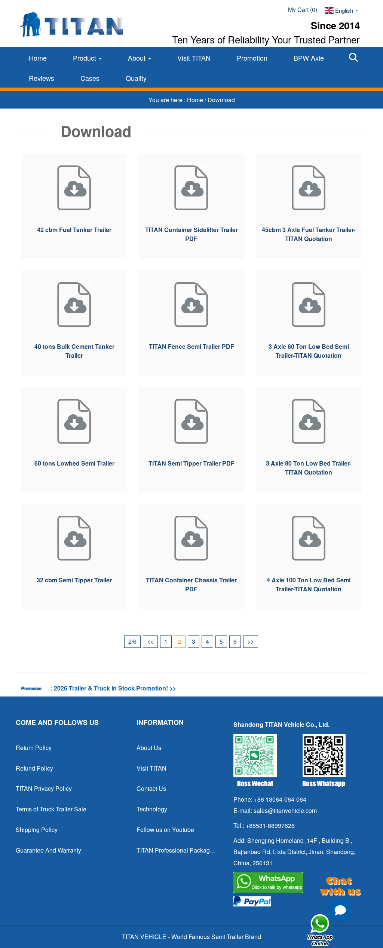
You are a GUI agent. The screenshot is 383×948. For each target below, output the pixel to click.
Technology (152, 809)
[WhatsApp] (297, 882)
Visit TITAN (194, 58)
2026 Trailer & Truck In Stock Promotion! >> (115, 688)
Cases (89, 78)
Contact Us (151, 788)
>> (250, 641)
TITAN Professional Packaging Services (176, 850)
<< (150, 641)
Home (38, 58)
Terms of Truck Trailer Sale (51, 809)
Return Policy (34, 747)
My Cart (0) (302, 9)
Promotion (252, 58)
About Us (149, 747)
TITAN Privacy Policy (44, 788)
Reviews (41, 78)
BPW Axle (309, 58)
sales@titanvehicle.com (285, 810)
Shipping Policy (37, 829)
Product (85, 58)
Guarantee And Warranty (48, 850)
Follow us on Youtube (165, 829)
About (137, 58)
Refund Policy (34, 768)
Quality (136, 78)
